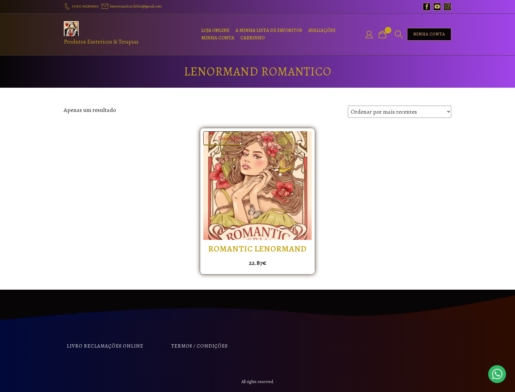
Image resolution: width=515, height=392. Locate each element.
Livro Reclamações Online (105, 345)
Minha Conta (217, 38)
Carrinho (252, 38)
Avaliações (322, 30)
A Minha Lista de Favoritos (268, 30)
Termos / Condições (199, 345)
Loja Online (215, 30)
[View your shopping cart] (384, 34)
